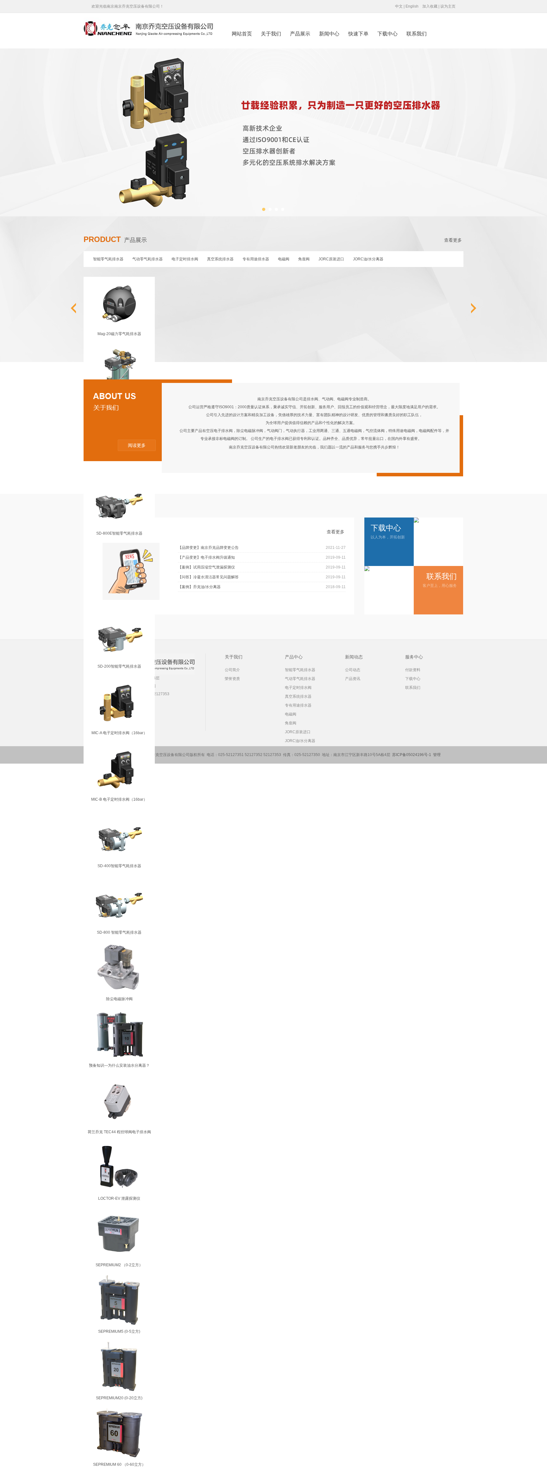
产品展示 (300, 33)
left (79, 308)
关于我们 (271, 33)
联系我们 (416, 33)
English (412, 6)
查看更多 (453, 240)
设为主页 (448, 6)
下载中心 (387, 33)
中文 (399, 6)
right (468, 308)
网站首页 (242, 33)
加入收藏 (429, 6)
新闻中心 (329, 33)
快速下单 (358, 33)
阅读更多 (137, 445)
